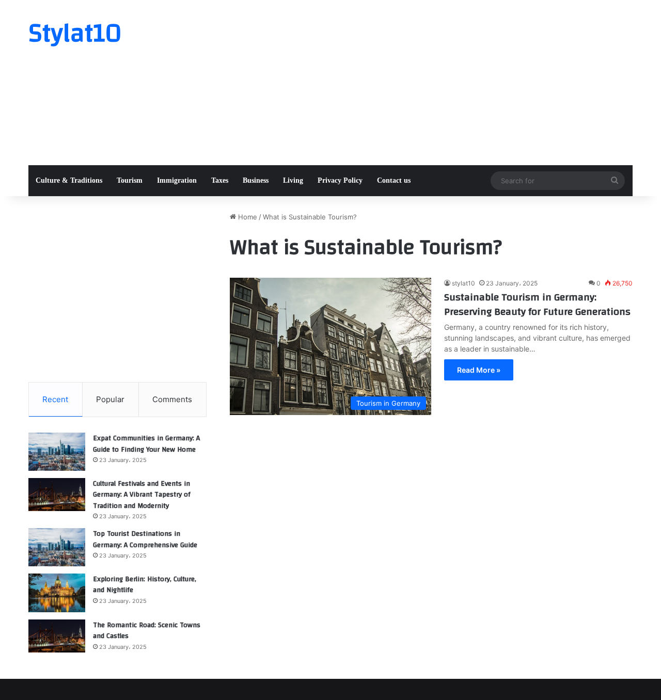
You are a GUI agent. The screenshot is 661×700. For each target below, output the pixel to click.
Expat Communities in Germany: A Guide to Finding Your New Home (146, 444)
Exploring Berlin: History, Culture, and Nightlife (144, 584)
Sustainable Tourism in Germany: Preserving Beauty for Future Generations (537, 304)
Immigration (177, 180)
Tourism (130, 180)
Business (256, 180)
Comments (172, 399)
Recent (55, 399)
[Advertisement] (434, 82)
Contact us (394, 180)
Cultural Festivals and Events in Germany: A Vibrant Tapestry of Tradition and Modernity (142, 495)
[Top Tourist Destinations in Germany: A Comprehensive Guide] (56, 547)
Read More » (478, 369)
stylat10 (463, 283)
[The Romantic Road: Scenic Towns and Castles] (56, 636)
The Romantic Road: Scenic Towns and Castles (146, 630)
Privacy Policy (340, 180)
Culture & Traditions (69, 180)
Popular (110, 399)
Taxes (219, 180)
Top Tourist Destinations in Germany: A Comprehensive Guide (145, 539)
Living (293, 180)
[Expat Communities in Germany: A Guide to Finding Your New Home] (56, 452)
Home (246, 217)
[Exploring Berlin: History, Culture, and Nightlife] (56, 593)
